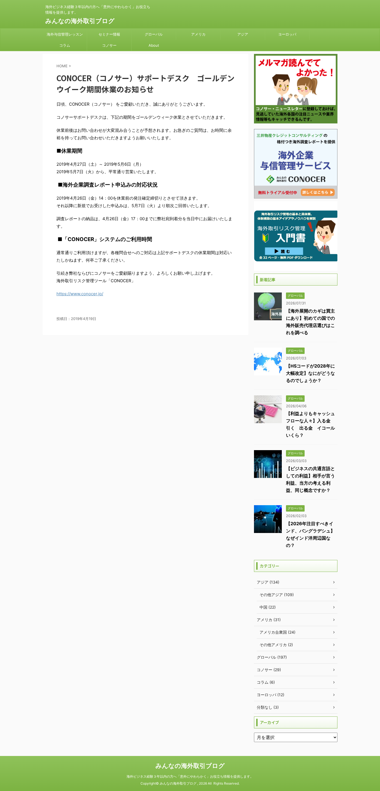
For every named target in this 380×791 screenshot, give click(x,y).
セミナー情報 (109, 34)
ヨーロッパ (287, 34)
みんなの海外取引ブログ (80, 20)
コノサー (109, 45)
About (154, 45)
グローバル (154, 34)
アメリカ (198, 34)
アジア (242, 34)
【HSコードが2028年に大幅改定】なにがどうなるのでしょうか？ (310, 373)
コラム (64, 45)
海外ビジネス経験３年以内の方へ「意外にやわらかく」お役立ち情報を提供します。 (190, 776)
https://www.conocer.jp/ (79, 293)
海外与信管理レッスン (65, 34)
